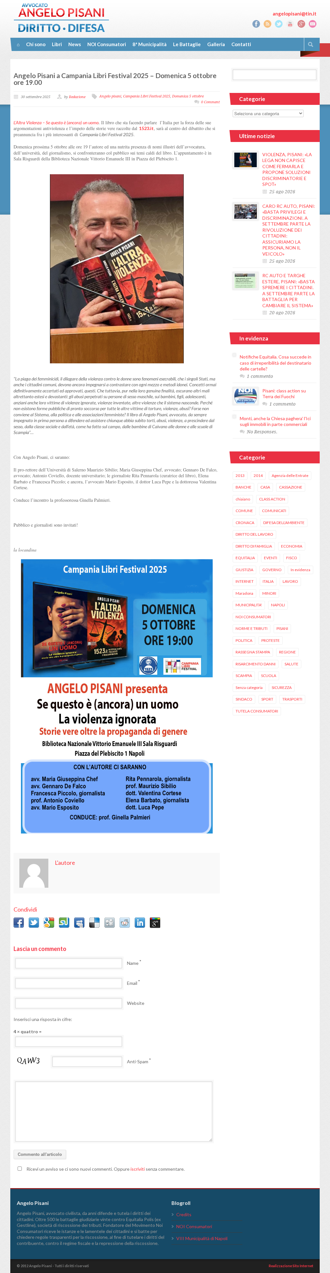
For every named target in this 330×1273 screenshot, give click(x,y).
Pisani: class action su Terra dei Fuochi (284, 393)
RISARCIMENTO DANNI (256, 664)
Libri (57, 44)
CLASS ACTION (272, 499)
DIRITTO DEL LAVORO (254, 534)
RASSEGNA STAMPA (253, 652)
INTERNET (245, 581)
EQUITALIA (245, 557)
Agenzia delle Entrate (290, 475)
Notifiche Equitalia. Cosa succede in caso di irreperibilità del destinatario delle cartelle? (275, 362)
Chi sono (35, 44)
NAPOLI (278, 604)
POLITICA (244, 640)
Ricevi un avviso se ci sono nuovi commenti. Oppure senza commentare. (105, 1169)
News (74, 44)
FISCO (291, 557)
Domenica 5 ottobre (188, 96)
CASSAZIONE (290, 487)
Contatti (241, 44)
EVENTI (270, 557)
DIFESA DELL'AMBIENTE (284, 522)
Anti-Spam (137, 1061)
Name (133, 963)
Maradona (244, 593)
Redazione (77, 97)
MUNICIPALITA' (249, 604)
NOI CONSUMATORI (253, 616)
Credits (183, 1214)
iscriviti (138, 1169)
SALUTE (291, 664)
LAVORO (290, 581)
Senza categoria (249, 687)
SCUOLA (268, 675)
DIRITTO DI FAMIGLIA (254, 546)
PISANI (282, 628)
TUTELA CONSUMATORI (257, 711)
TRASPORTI (292, 699)
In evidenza (300, 569)
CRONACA (245, 522)
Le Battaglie (187, 44)
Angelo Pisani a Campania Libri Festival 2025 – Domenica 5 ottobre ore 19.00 (115, 78)
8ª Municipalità (149, 44)
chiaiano (243, 499)
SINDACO (244, 699)
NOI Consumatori (106, 44)
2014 (258, 475)
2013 (240, 475)
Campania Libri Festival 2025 (146, 96)
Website (135, 1003)
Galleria (216, 44)
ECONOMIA (291, 546)
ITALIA (268, 581)
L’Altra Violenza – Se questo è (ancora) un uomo (56, 122)
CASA (265, 487)
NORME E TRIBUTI (251, 628)
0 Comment (210, 102)
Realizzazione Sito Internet (291, 1266)
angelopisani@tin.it (294, 13)
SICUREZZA (282, 687)
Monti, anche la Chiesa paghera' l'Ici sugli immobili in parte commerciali (275, 421)
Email (132, 983)
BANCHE (243, 487)
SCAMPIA (244, 675)
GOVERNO (272, 569)
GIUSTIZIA (244, 569)
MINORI (269, 593)
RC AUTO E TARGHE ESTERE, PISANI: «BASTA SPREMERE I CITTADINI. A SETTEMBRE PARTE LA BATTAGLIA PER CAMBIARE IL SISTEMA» (288, 290)
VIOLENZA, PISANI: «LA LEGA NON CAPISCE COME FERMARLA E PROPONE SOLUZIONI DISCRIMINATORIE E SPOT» (287, 169)
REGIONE (287, 652)
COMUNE (244, 510)
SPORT (267, 699)
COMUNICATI (274, 510)
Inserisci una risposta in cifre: (43, 1019)
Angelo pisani (110, 96)
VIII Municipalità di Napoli (202, 1238)
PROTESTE (270, 640)
